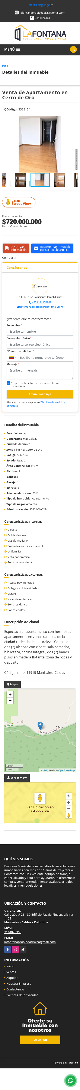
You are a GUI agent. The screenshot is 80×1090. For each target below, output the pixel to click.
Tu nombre (14, 325)
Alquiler (12, 978)
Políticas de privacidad (22, 995)
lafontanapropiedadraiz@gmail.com (42, 13)
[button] (74, 119)
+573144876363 (41, 302)
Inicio (5, 65)
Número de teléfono (20, 351)
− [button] (10, 700)
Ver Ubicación (38, 807)
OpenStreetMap (66, 770)
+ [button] (10, 694)
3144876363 (42, 18)
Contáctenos (15, 989)
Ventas (11, 972)
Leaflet (43, 770)
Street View (21, 202)
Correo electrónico (19, 338)
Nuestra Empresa (18, 983)
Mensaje (13, 364)
